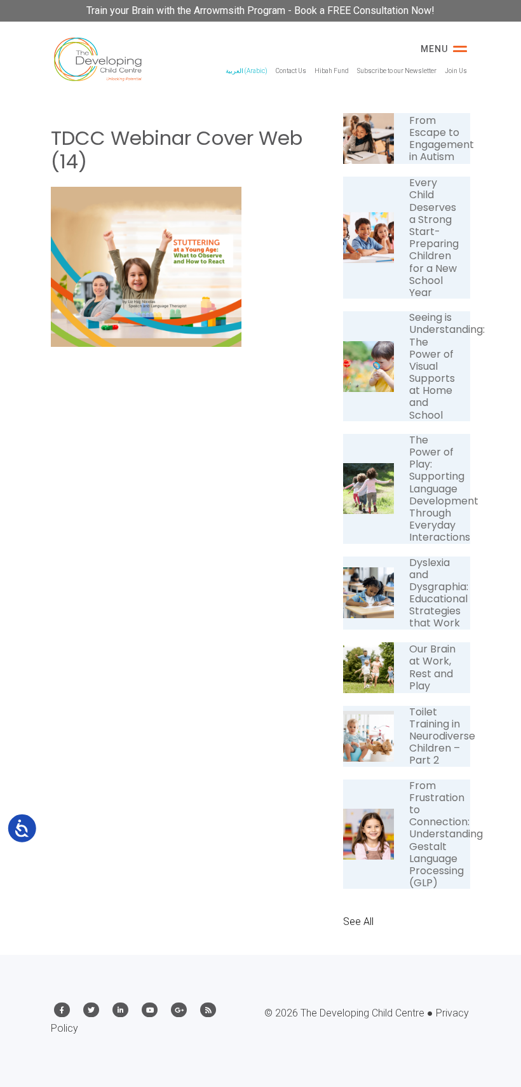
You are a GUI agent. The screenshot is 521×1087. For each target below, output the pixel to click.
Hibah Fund (332, 70)
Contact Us (291, 70)
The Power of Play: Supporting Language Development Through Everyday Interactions (443, 489)
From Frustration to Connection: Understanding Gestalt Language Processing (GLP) (446, 834)
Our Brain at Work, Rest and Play (432, 667)
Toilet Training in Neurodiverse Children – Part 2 (442, 736)
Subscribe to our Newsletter (396, 70)
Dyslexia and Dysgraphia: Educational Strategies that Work (438, 593)
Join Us (456, 70)
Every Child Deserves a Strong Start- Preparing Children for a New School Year (434, 237)
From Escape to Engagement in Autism (441, 139)
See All (358, 921)
